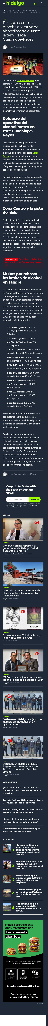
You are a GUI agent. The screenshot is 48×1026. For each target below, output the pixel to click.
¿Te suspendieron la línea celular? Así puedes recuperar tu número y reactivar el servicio (22, 790)
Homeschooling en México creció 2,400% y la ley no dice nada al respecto (29, 879)
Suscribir (35, 499)
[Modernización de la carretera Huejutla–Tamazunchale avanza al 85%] (7, 907)
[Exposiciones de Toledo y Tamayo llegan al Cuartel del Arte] (23, 618)
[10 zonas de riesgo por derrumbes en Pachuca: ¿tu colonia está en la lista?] (7, 893)
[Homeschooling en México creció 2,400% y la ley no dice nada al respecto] (7, 879)
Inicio (4, 10)
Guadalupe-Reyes (25, 80)
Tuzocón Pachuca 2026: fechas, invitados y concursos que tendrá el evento (29, 865)
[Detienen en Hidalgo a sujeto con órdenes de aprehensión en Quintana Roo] (23, 702)
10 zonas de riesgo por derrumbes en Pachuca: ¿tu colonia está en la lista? (29, 893)
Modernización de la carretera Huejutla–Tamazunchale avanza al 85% (28, 907)
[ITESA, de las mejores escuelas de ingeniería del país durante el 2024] (23, 660)
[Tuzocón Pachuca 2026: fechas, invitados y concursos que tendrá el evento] (7, 865)
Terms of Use (17, 507)
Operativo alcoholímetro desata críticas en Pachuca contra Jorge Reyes (23, 262)
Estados (6, 19)
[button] (4, 3)
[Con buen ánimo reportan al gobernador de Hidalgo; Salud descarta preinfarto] (23, 529)
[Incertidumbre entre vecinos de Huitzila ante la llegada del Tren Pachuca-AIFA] (23, 574)
